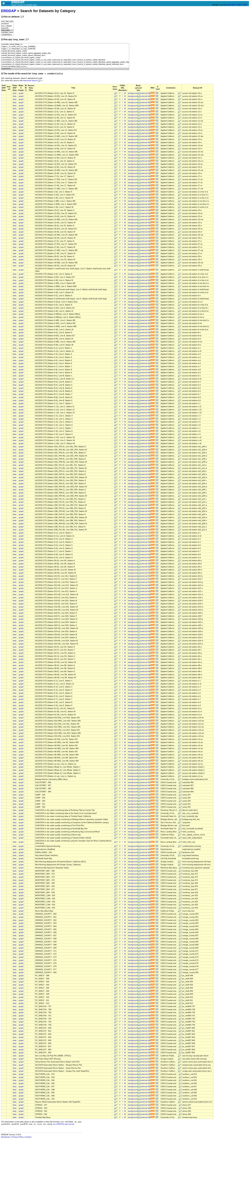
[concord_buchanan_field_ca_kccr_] (65, 66)
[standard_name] (7, 32)
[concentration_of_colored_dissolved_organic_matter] (65, 58)
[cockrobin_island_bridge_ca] (65, 44)
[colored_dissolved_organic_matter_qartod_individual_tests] (65, 55)
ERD (245, 5)
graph (21, 93)
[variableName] (7, 35)
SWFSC (240, 5)
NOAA (228, 5)
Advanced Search (30, 81)
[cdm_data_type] (7, 21)
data (14, 93)
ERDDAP (8, 11)
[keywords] (7, 28)
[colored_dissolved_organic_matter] (65, 51)
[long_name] (7, 30)
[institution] (7, 24)
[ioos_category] (7, 26)
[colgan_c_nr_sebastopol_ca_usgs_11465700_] (65, 49)
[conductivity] (65, 69)
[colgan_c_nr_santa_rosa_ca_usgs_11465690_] (65, 47)
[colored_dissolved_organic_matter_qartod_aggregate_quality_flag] (65, 53)
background (133, 93)
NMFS (233, 5)
